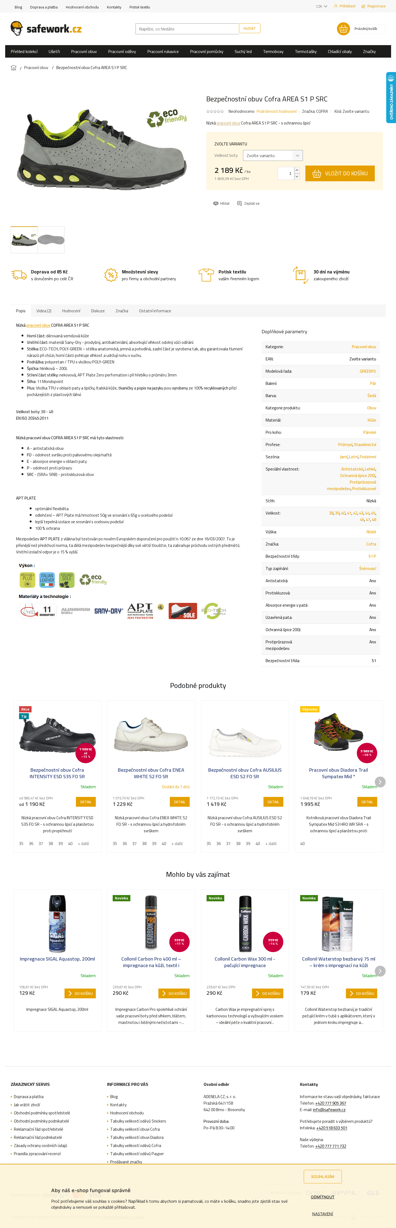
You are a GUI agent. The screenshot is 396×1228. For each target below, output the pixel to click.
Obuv (371, 408)
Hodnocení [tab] (71, 311)
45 (373, 513)
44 (367, 513)
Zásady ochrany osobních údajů (40, 1145)
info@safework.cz (329, 1110)
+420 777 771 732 (330, 1146)
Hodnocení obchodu (82, 7)
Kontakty (114, 7)
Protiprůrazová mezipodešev (351, 485)
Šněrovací (367, 568)
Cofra (371, 544)
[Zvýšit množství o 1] (297, 170)
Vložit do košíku (346, 173)
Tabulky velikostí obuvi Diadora (137, 1137)
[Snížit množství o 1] (297, 176)
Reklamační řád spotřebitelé (38, 1129)
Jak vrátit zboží (27, 1105)
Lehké (370, 469)
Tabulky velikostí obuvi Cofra (135, 1129)
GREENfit (368, 371)
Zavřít (242, 198)
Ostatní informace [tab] (155, 311)
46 (362, 519)
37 (41, 843)
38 (331, 513)
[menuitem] (24, 51)
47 (368, 519)
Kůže (372, 420)
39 (337, 513)
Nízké (371, 532)
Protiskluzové (364, 489)
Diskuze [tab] (98, 311)
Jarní (344, 457)
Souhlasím (322, 1176)
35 (21, 843)
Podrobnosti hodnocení (277, 111)
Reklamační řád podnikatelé (38, 1137)
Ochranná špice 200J (357, 475)
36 (31, 843)
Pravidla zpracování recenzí (37, 1154)
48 (374, 519)
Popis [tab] (21, 311)
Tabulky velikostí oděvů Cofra (135, 1145)
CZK (319, 6)
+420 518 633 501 (331, 1128)
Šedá (371, 396)
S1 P (372, 556)
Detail (85, 801)
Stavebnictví (365, 444)
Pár (373, 383)
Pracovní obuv (364, 347)
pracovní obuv (228, 123)
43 (361, 513)
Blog (18, 7)
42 (355, 513)
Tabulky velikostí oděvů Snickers (138, 1121)
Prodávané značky (126, 1162)
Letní (353, 457)
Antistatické (352, 469)
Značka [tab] (122, 311)
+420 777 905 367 (330, 1103)
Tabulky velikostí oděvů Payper (137, 1154)
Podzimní (368, 457)
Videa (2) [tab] (43, 311)
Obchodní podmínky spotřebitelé (42, 1113)
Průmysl (345, 444)
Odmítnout (322, 1197)
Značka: (315, 111)
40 (343, 513)
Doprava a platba (44, 7)
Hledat (250, 28)
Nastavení (322, 1213)
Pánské (369, 432)
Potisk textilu (140, 7)
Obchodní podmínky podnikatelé (41, 1121)
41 (349, 513)
